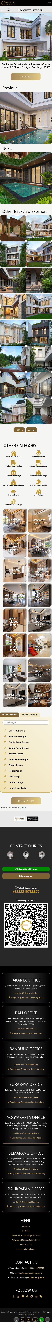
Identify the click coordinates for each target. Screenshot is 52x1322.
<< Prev (19, 430)
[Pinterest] (31, 1297)
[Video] (28, 1319)
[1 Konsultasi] (41, 1319)
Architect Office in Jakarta (26, 993)
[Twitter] (36, 1298)
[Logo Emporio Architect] (8, 3)
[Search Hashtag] (8, 9)
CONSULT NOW (26, 801)
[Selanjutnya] (47, 1319)
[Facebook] (14, 1297)
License (23, 808)
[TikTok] (27, 1297)
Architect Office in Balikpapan (26, 1202)
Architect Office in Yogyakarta (26, 1133)
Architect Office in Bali (26, 1028)
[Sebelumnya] (16, 1319)
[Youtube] (23, 1297)
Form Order (26, 876)
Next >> (31, 430)
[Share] (35, 1319)
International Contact (27, 869)
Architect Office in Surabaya (26, 1097)
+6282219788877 (26, 891)
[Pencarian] (22, 1319)
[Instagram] (18, 1297)
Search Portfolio (10, 714)
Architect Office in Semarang (26, 1169)
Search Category (30, 714)
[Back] (3, 9)
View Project (26, 77)
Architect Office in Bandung (26, 1064)
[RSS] (41, 1297)
